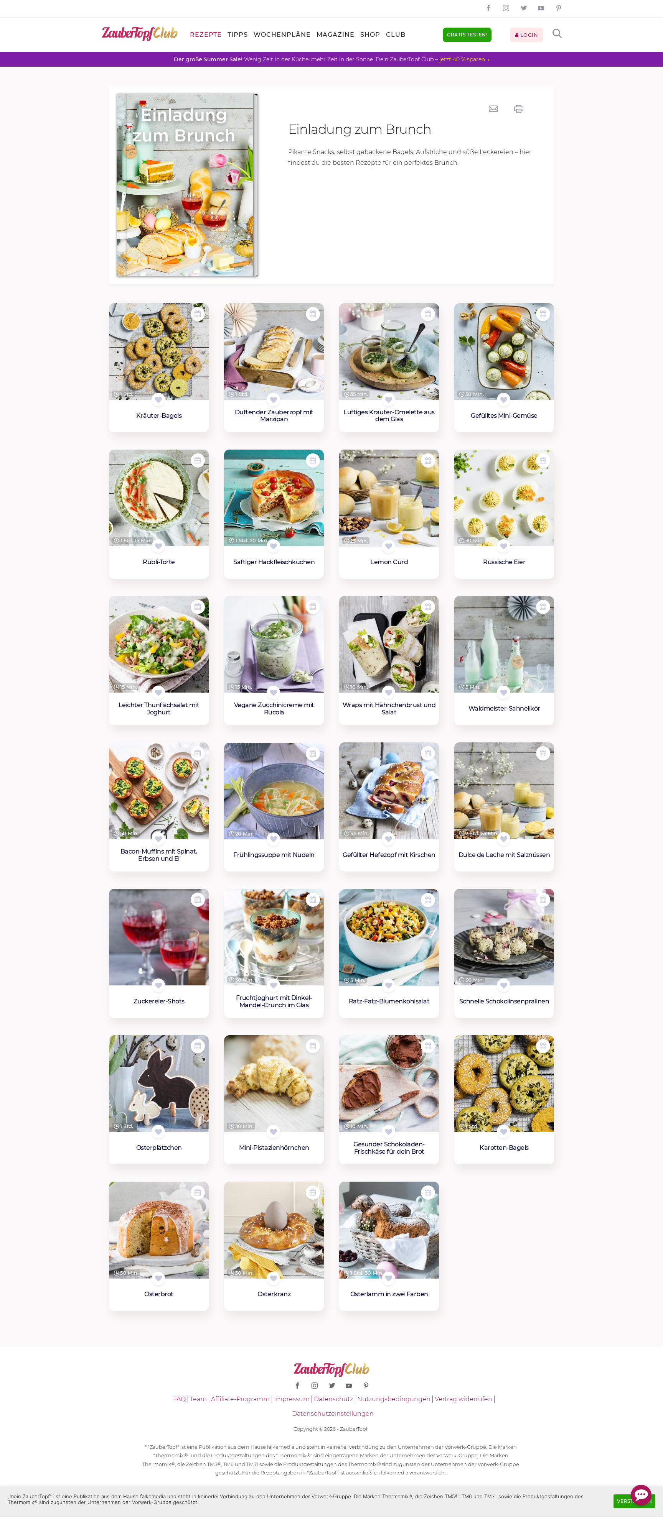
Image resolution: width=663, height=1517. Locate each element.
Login (528, 35)
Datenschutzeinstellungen (333, 1413)
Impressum (292, 1399)
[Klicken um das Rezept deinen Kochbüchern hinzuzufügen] (158, 399)
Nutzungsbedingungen (393, 1399)
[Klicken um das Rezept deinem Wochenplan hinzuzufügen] (198, 314)
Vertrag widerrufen (463, 1399)
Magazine (336, 34)
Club (396, 34)
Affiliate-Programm (240, 1399)
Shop (370, 34)
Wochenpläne (282, 34)
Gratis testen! (467, 35)
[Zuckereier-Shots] (159, 937)
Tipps (238, 34)
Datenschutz (333, 1399)
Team (198, 1399)
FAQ (179, 1399)
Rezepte (206, 34)
